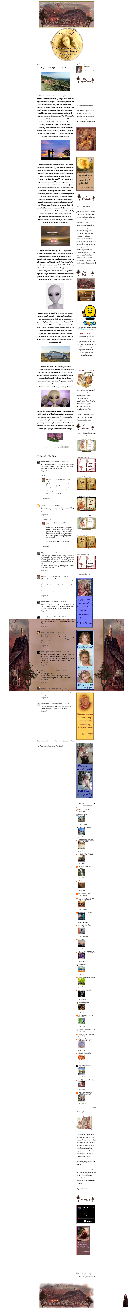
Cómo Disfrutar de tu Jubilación (85, 1066)
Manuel (43, 553)
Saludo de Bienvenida (84, 106)
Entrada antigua (68, 741)
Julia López (45, 652)
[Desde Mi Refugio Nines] (86, 289)
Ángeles (48, 479)
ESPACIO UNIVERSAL (86, 952)
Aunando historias (82, 496)
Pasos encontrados (84, 810)
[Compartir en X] (64, 447)
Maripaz (44, 671)
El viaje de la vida (82, 458)
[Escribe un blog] (62, 447)
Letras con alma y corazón (86, 977)
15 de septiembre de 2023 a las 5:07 (58, 688)
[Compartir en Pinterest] (67, 447)
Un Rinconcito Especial (86, 1080)
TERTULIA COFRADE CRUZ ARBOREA (86, 899)
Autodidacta (82, 965)
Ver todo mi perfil (89, 70)
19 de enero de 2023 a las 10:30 (56, 553)
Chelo (43, 505)
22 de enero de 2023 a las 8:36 (58, 576)
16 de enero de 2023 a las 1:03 (54, 505)
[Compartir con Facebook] (66, 447)
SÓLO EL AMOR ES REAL (85, 867)
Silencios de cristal (82, 516)
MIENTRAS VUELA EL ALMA (85, 1016)
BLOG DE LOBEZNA (85, 912)
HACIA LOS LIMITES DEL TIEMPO (86, 840)
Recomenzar (45, 704)
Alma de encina (81, 555)
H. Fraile (81, 939)
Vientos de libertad (82, 477)
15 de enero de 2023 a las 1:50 (59, 462)
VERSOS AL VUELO (85, 854)
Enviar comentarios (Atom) (53, 746)
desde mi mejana (83, 1003)
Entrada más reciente (43, 741)
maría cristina (45, 462)
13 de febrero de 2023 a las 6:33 (54, 632)
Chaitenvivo (82, 881)
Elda (42, 632)
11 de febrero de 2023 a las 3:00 (60, 617)
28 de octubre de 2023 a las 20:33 (59, 704)
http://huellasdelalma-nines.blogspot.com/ (85, 1039)
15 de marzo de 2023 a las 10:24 (59, 652)
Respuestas (47, 476)
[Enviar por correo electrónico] (61, 447)
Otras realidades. (81, 574)
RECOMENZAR (84, 894)
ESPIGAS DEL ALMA (86, 1034)
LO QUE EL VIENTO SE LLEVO (85, 926)
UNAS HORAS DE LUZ (86, 1029)
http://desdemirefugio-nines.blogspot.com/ (85, 1093)
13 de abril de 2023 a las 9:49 (56, 671)
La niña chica (80, 535)
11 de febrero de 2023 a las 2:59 (60, 602)
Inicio (57, 741)
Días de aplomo (83, 815)
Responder (44, 471)
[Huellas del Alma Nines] (86, 301)
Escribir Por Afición (84, 1053)
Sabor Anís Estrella (84, 827)
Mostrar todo (93, 1107)
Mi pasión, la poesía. (84, 990)
